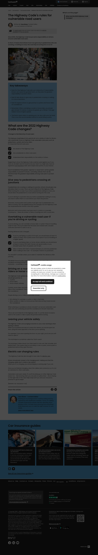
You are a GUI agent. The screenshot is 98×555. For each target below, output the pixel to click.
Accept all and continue (43, 281)
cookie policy (61, 276)
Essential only (38, 288)
